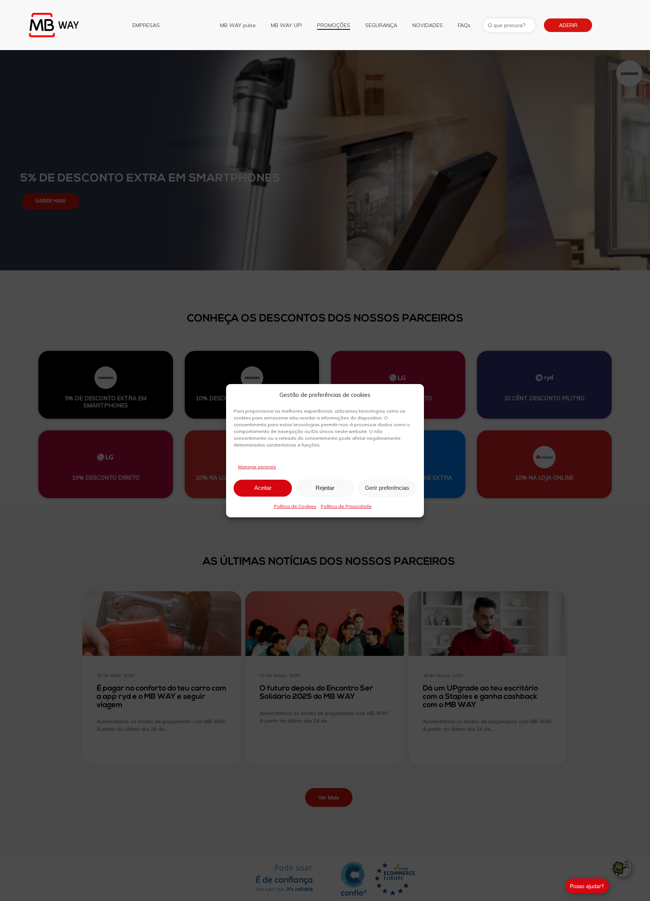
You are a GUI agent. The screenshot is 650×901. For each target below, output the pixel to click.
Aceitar (263, 488)
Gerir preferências (387, 488)
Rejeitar (325, 488)
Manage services (257, 467)
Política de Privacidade (346, 506)
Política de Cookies (295, 506)
